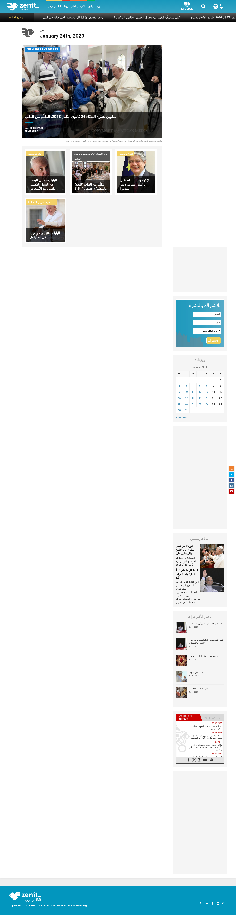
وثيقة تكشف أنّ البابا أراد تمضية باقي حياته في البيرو (44, 17)
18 (193, 398)
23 (179, 404)
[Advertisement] (200, 269)
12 (200, 392)
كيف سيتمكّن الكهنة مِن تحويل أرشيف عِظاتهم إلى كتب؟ (119, 17)
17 (186, 398)
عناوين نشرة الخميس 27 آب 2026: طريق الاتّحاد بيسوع (195, 17)
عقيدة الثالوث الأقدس (199, 688)
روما (66, 6)
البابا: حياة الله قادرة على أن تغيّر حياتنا (206, 623)
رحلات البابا (33, 202)
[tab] (188, 717)
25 (193, 404)
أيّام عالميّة (102, 153)
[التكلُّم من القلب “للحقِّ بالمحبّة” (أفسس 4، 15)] (91, 171)
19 (200, 398)
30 (179, 410)
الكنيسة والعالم (78, 6)
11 (193, 392)
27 (206, 404)
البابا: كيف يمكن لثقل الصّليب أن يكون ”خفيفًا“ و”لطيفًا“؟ (206, 641)
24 (186, 404)
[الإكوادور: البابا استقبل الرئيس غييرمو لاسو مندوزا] (136, 171)
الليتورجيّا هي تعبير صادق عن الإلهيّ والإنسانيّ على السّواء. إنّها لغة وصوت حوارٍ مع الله (186, 553)
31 (186, 410)
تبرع (99, 6)
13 (206, 392)
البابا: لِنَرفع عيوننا (196, 672)
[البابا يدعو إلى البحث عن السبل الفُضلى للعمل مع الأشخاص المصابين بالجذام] (45, 171)
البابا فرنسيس (54, 6)
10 (186, 392)
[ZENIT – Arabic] (26, 6)
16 (179, 398)
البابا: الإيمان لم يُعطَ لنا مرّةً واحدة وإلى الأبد (187, 573)
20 (206, 398)
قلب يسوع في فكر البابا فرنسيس (204, 656)
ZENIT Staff (31, 131)
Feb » (185, 417)
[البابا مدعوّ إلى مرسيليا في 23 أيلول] (45, 220)
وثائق (90, 6)
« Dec (179, 417)
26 (200, 404)
